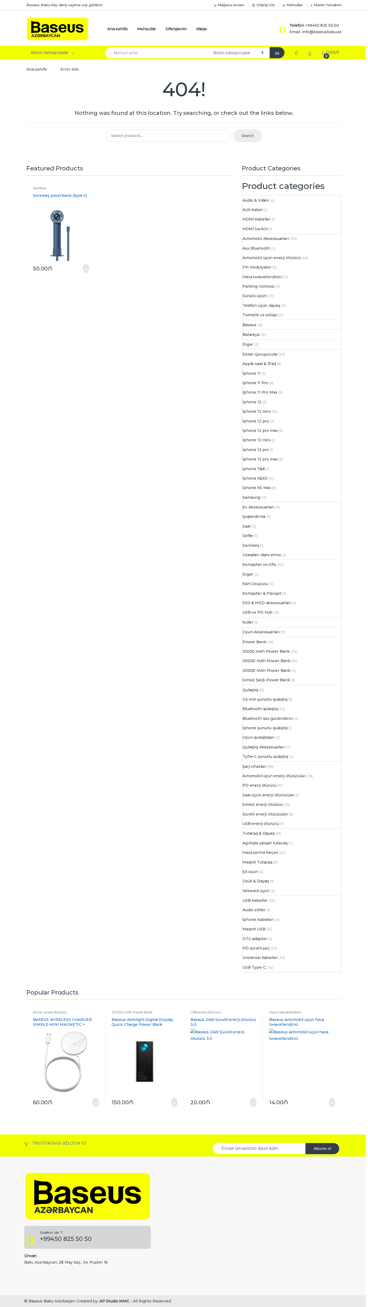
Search (247, 135)
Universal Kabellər (259, 957)
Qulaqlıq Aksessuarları (263, 747)
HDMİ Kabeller (256, 219)
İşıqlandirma (253, 516)
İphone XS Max (256, 487)
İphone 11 (251, 373)
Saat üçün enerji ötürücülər (268, 795)
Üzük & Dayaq (255, 881)
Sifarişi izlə (265, 5)
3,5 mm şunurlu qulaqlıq (264, 699)
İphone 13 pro (255, 449)
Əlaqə (201, 28)
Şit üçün (250, 871)
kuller (247, 622)
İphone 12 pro (255, 421)
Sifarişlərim (175, 28)
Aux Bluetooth (256, 248)
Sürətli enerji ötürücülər (265, 814)
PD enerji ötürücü (259, 785)
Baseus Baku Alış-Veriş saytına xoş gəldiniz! (64, 5)
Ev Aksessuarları (258, 507)
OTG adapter (254, 938)
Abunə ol (322, 1148)
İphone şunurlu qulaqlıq (264, 727)
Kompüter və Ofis (259, 564)
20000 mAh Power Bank (266, 660)
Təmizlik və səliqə (259, 314)
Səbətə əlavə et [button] (84, 268)
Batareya (250, 334)
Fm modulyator (256, 267)
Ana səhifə (117, 28)
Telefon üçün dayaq (261, 305)
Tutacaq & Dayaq (258, 833)
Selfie (247, 535)
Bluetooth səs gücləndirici (267, 718)
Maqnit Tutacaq (257, 862)
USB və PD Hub (257, 612)
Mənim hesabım (328, 5)
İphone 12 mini (256, 411)
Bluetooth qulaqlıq (259, 708)
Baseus (249, 324)
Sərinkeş (39, 188)
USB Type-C (254, 967)
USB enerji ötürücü (260, 823)
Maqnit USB (253, 929)
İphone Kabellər (257, 919)
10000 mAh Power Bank (266, 651)
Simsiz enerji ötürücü (262, 804)
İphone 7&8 (253, 468)
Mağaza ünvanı (231, 5)
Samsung (251, 497)
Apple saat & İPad (259, 363)
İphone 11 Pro (255, 382)
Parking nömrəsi (258, 286)
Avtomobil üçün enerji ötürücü (271, 257)
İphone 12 (251, 402)
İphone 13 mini (256, 440)
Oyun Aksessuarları (260, 632)
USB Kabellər (255, 900)
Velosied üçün (255, 890)
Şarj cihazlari (254, 766)
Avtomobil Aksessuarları (265, 238)
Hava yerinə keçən (260, 852)
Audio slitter (254, 909)
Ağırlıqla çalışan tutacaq (264, 843)
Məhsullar (294, 5)
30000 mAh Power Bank (266, 670)
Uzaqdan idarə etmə (261, 554)
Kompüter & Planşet (261, 593)
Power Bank (254, 641)
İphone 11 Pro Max (259, 392)
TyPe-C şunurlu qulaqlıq (265, 756)
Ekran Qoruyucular (260, 354)
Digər (247, 344)
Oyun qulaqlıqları (258, 737)
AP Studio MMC (114, 1301)
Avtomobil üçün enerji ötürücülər (274, 775)
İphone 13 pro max (260, 459)
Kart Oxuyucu (255, 583)
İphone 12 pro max (260, 430)
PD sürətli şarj (255, 948)
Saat (246, 526)
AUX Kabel (252, 209)
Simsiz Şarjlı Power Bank (266, 679)
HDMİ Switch (255, 228)
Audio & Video (255, 200)
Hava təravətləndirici (262, 276)
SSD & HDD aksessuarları (266, 602)
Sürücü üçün (254, 295)
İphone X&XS (254, 478)
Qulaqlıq (250, 689)
